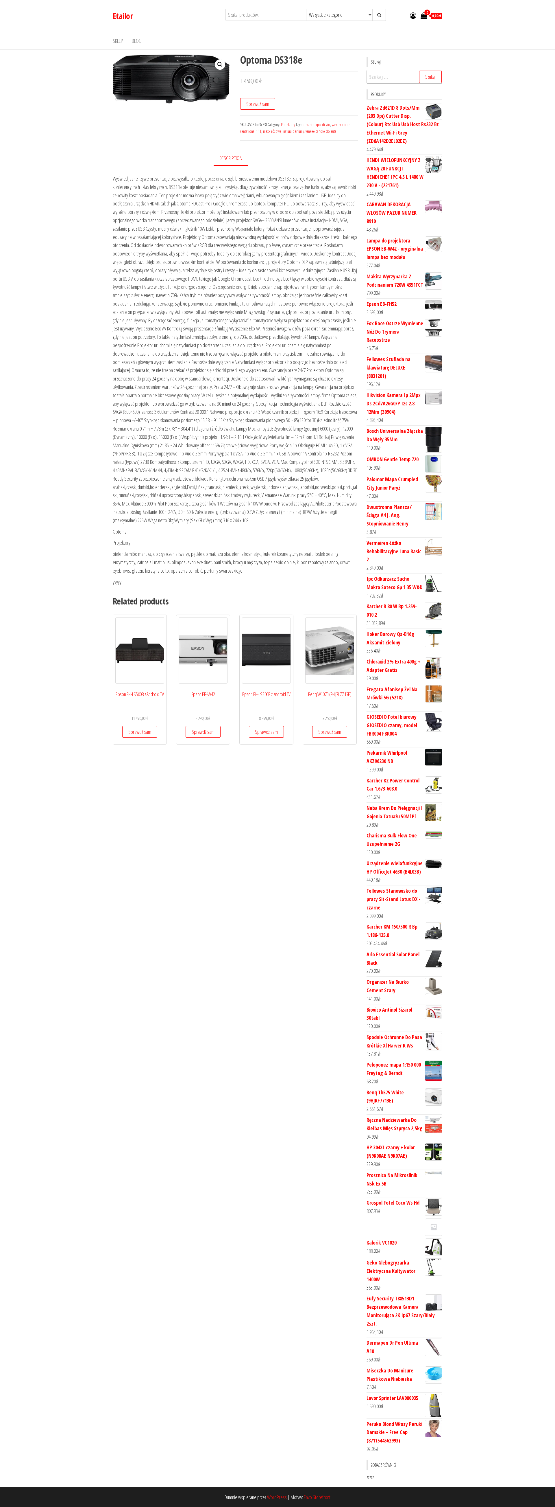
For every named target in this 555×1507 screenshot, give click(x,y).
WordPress (277, 1497)
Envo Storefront (317, 1497)
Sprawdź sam (257, 103)
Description (230, 158)
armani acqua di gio (316, 124)
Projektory (288, 124)
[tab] (235, 158)
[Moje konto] (413, 15)
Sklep (118, 40)
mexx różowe (272, 131)
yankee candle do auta (321, 131)
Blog (137, 40)
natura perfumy (293, 131)
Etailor (123, 15)
